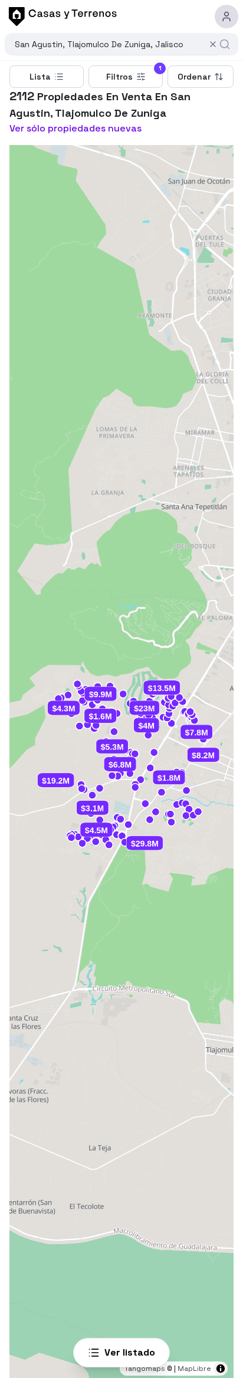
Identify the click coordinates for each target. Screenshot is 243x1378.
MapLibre (194, 1368)
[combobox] (109, 44)
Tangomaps (144, 1368)
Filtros (134, 73)
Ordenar (194, 76)
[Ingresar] (226, 16)
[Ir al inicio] (61, 16)
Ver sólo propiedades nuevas (75, 128)
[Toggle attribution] (221, 1368)
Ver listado (129, 1352)
